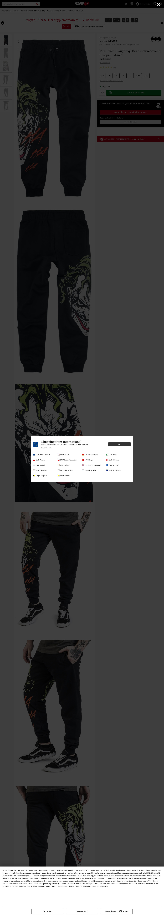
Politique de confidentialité (97, 886)
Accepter (47, 911)
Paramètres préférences (116, 911)
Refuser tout (82, 911)
